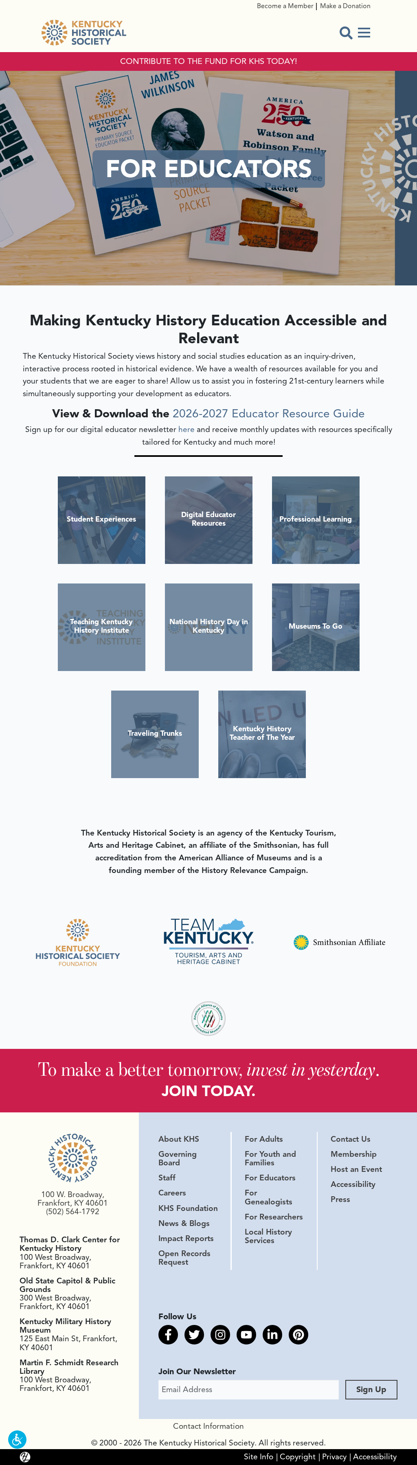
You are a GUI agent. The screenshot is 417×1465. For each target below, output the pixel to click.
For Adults (264, 1139)
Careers (172, 1193)
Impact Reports (186, 1238)
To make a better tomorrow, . (209, 1069)
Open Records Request (184, 1258)
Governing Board (177, 1158)
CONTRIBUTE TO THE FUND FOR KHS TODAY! (208, 61)
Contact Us (351, 1139)
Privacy (334, 1457)
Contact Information (208, 1426)
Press (340, 1199)
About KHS (178, 1139)
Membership (354, 1154)
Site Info (258, 1457)
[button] (17, 1439)
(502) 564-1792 (72, 1212)
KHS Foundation (188, 1208)
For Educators (270, 1178)
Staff (167, 1178)
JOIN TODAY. (209, 1091)
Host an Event (356, 1169)
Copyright (298, 1457)
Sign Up (371, 1389)
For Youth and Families (270, 1158)
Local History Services (268, 1236)
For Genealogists (268, 1197)
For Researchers (274, 1217)
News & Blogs (184, 1223)
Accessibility (353, 1184)
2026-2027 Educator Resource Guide (269, 413)
